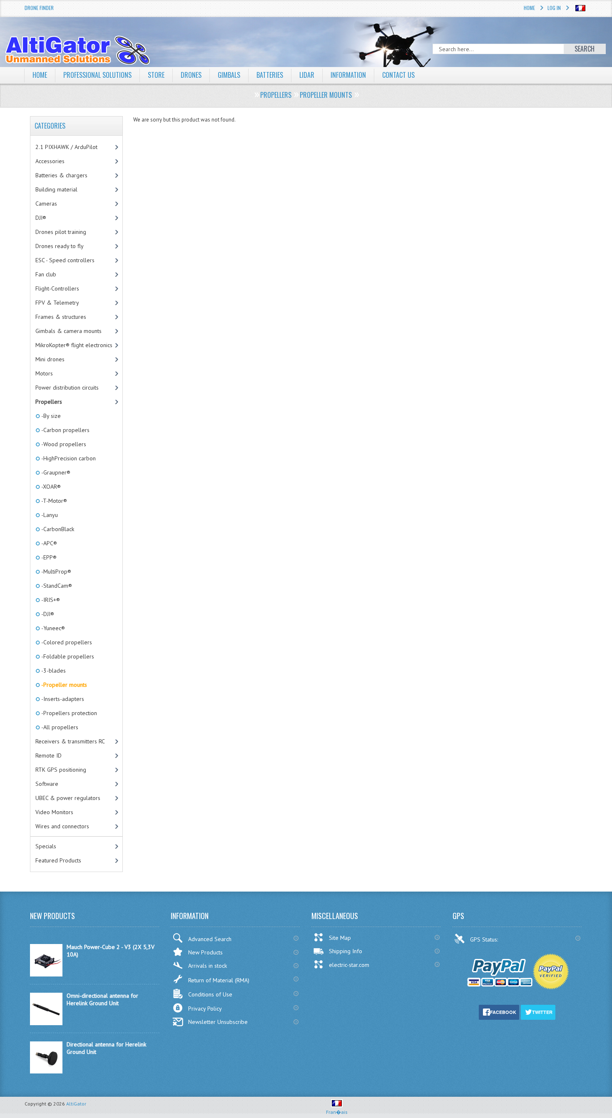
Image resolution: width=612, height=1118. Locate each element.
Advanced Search (209, 939)
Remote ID (48, 755)
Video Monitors (54, 812)
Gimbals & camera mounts (68, 331)
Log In (554, 7)
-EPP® (48, 557)
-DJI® (47, 614)
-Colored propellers (66, 642)
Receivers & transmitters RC (70, 741)
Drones (191, 75)
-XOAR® (50, 486)
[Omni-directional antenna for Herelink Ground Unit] (46, 1023)
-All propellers (59, 727)
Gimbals (229, 75)
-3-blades (53, 670)
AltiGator (76, 1104)
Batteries (269, 75)
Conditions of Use (210, 994)
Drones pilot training (60, 232)
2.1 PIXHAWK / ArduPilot (66, 147)
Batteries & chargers (61, 175)
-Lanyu (49, 515)
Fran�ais (337, 1112)
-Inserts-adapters (62, 699)
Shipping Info (345, 951)
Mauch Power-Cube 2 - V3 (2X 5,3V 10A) (110, 950)
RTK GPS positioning (60, 769)
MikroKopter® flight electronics (73, 345)
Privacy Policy (205, 1008)
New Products (205, 952)
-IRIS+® (50, 600)
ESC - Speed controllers (65, 260)
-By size (50, 416)
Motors (44, 373)
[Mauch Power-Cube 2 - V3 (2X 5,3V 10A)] (46, 974)
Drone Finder (39, 7)
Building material (56, 189)
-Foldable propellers (67, 656)
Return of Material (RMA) (218, 980)
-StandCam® (56, 585)
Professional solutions (97, 75)
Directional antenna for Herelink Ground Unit (106, 1048)
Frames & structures (60, 316)
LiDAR (306, 75)
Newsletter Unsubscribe (218, 1022)
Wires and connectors (62, 826)
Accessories (50, 161)
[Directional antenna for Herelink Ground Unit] (46, 1071)
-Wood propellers (63, 444)
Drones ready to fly (59, 246)
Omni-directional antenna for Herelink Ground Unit (102, 999)
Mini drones (50, 359)
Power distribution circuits (67, 387)
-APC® (48, 543)
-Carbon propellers (65, 430)
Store (156, 75)
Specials (45, 846)
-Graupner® (55, 472)
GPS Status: (485, 939)
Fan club (45, 274)
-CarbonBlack (57, 529)
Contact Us (398, 75)
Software (46, 784)
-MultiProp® (55, 571)
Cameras (46, 203)
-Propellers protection (68, 713)
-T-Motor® (53, 500)
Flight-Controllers (57, 288)
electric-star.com (349, 965)
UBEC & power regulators (67, 798)
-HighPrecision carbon (68, 458)
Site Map (340, 938)
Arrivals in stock (207, 965)
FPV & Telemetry (57, 302)
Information (348, 75)
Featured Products (58, 860)
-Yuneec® (52, 628)
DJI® (40, 217)
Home (529, 7)
